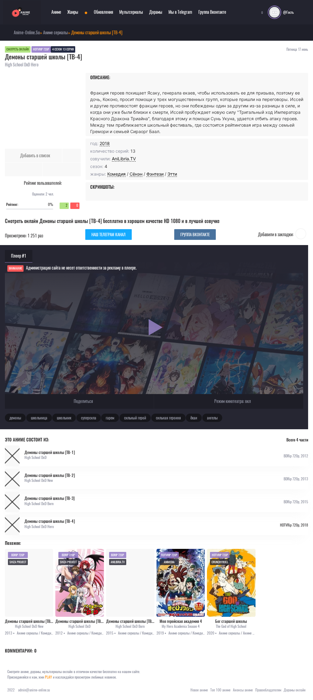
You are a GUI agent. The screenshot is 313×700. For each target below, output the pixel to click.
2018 (105, 143)
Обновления (103, 12)
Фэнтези (155, 174)
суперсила (88, 417)
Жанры (72, 12)
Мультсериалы (131, 12)
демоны (15, 417)
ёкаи (193, 417)
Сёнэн (136, 174)
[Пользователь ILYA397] (301, 234)
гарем (110, 417)
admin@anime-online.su (34, 689)
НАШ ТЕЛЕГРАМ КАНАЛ (108, 234)
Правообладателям (268, 689)
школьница (39, 417)
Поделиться (83, 401)
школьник (64, 417)
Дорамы (155, 12)
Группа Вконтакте (212, 12)
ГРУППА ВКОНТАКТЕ (195, 234)
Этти (172, 174)
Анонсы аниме (243, 689)
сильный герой (135, 417)
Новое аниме (199, 689)
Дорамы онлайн (295, 689)
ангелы (212, 417)
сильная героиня (168, 417)
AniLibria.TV (124, 158)
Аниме (56, 12)
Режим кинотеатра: (232, 401)
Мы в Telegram (180, 12)
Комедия (116, 174)
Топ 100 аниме (220, 689)
